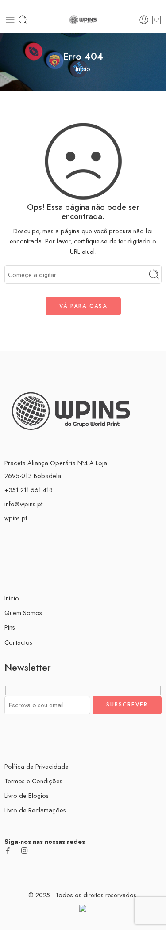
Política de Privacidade (36, 766)
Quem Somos (23, 612)
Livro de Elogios (26, 795)
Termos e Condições (33, 781)
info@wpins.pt (23, 504)
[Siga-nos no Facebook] (8, 850)
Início (83, 68)
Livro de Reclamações (35, 810)
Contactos (18, 642)
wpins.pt (15, 518)
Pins (9, 627)
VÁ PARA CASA (83, 306)
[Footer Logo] (70, 409)
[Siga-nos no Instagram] (24, 850)
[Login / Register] (144, 20)
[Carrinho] (156, 20)
